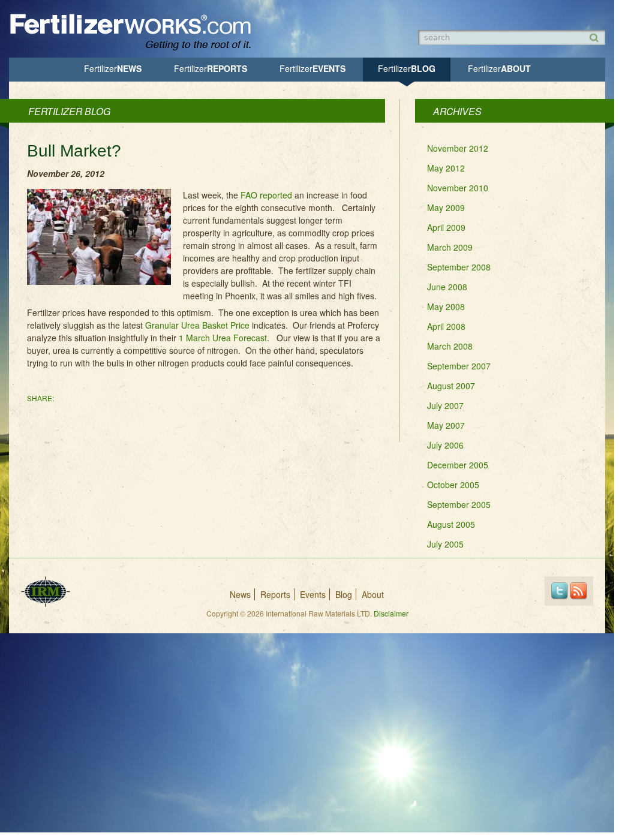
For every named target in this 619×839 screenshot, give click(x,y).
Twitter (559, 591)
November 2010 (457, 188)
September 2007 (459, 366)
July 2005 (445, 544)
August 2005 (451, 524)
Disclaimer (391, 613)
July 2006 (445, 445)
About (499, 68)
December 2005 (457, 465)
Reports (210, 68)
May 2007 (446, 425)
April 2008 (446, 326)
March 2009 (450, 247)
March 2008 (450, 346)
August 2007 (451, 386)
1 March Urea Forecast (223, 338)
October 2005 (453, 485)
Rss (578, 591)
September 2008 (459, 267)
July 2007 (445, 405)
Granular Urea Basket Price (197, 325)
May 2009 (446, 207)
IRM (45, 591)
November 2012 (457, 148)
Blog (406, 68)
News (113, 68)
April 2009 (446, 227)
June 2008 (447, 287)
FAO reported (266, 195)
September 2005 (459, 504)
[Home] (136, 49)
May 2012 (446, 168)
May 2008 (446, 306)
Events (312, 68)
